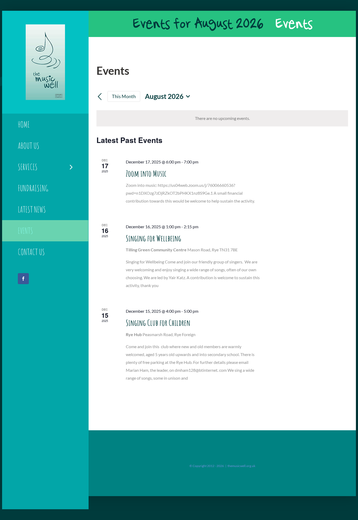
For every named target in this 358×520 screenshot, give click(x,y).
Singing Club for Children (158, 322)
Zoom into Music (146, 173)
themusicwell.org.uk (241, 466)
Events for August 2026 (198, 24)
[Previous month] (99, 97)
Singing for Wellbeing (153, 238)
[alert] (222, 118)
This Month (124, 96)
